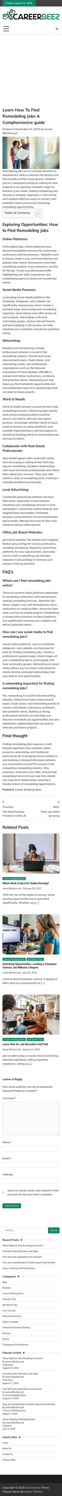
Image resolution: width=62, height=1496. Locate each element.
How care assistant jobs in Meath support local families (28, 1262)
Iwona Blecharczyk (11, 888)
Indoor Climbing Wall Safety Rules (18, 1268)
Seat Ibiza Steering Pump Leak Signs (20, 1251)
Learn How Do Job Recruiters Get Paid (25, 1044)
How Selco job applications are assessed (22, 1256)
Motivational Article (11, 1316)
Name (7, 1142)
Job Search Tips (35, 959)
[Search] (57, 28)
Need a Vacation (10, 1321)
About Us (6, 1448)
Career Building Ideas (28, 789)
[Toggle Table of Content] (35, 213)
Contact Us (7, 1454)
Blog (4, 1282)
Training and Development (15, 1344)
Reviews (6, 1333)
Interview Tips (9, 1299)
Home (5, 1442)
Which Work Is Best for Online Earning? (25, 883)
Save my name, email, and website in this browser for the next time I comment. (33, 1192)
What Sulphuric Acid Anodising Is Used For (22, 1245)
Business (6, 1287)
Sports (5, 1339)
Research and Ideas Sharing (16, 1327)
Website (7, 1174)
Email (6, 1158)
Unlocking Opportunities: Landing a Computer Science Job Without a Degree (29, 965)
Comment (9, 1098)
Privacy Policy (9, 1459)
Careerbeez (32, 1487)
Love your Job (9, 1310)
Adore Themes (33, 1491)
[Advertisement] (31, 67)
